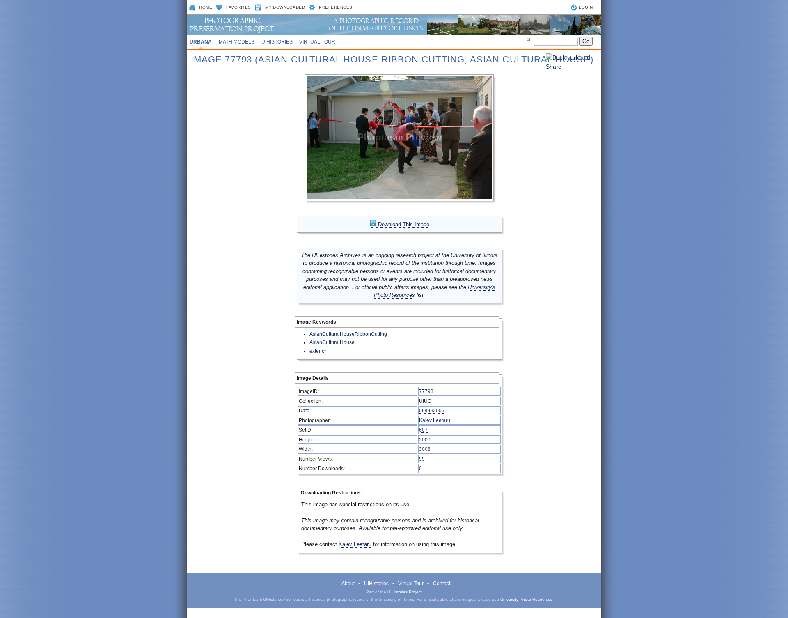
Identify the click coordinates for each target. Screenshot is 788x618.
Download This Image (402, 224)
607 (423, 429)
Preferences (336, 7)
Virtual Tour (317, 41)
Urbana (201, 41)
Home (205, 7)
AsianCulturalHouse (332, 342)
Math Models (236, 41)
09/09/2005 (431, 410)
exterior (317, 351)
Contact (441, 583)
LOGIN (586, 7)
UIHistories (277, 41)
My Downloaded (285, 7)
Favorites (238, 7)
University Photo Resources (526, 599)
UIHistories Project (404, 592)
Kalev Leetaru (434, 420)
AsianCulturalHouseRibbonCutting (348, 334)
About (348, 583)
